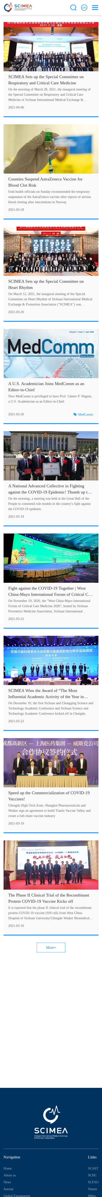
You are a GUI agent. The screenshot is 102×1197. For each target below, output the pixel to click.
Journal (8, 1189)
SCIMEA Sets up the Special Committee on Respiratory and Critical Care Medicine (46, 79)
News (7, 1182)
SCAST (93, 1168)
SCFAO (93, 1182)
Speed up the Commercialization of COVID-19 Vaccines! (49, 795)
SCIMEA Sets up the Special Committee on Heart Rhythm (46, 284)
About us (10, 1175)
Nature (92, 1189)
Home (8, 1168)
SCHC (92, 1175)
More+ (51, 948)
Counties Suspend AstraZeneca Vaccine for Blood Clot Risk (45, 182)
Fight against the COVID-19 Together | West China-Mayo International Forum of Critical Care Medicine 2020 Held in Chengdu (50, 591)
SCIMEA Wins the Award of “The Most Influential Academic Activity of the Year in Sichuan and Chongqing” (46, 693)
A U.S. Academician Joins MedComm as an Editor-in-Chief (46, 386)
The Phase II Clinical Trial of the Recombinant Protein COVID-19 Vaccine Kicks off (48, 898)
